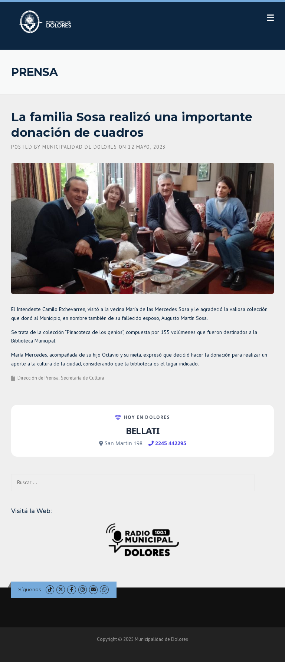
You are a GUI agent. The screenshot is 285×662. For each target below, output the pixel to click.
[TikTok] (50, 589)
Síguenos (29, 589)
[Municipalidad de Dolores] (46, 21)
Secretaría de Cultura (82, 378)
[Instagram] (82, 589)
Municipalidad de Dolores (79, 147)
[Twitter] (60, 589)
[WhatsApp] (104, 589)
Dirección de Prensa (38, 378)
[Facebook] (71, 589)
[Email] (93, 589)
